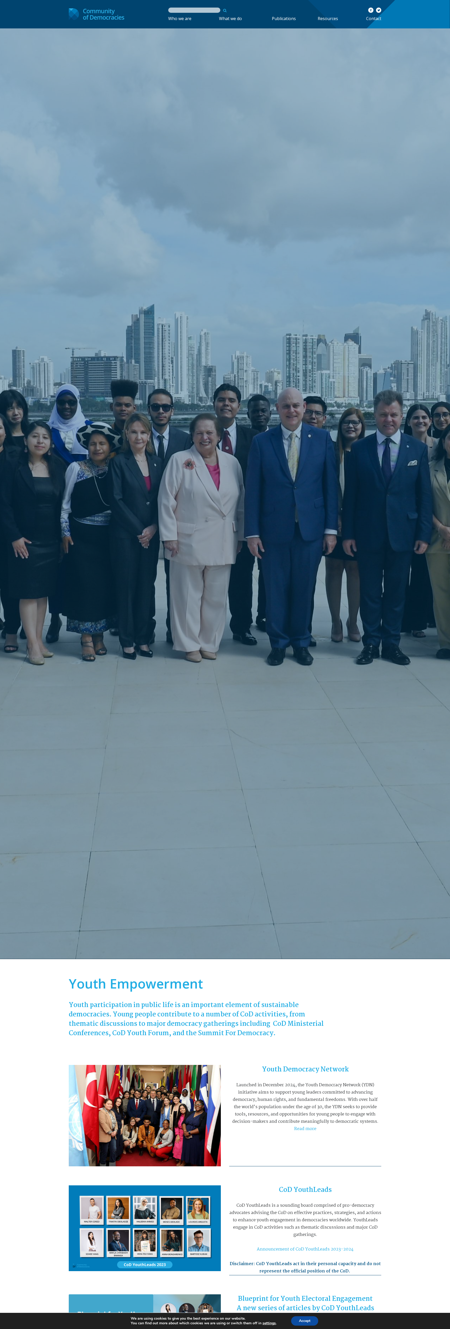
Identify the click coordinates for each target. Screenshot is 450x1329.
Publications (284, 18)
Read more (305, 1128)
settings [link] (269, 1323)
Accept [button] (304, 1320)
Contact (373, 18)
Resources (328, 18)
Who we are (179, 18)
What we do (230, 18)
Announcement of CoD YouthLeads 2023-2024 (305, 1249)
